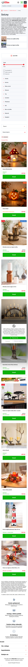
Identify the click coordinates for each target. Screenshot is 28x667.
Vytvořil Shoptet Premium (14, 662)
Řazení (5, 126)
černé (10, 594)
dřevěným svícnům (5, 583)
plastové (18, 587)
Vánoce (14, 23)
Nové (7, 74)
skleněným (22, 585)
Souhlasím (14, 338)
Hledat (25, 5)
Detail (14, 177)
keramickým (20, 583)
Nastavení (7, 341)
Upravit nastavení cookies (17, 660)
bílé (13, 594)
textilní (14, 588)
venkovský (5, 137)
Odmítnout (18, 341)
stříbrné (20, 594)
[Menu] (25, 2)
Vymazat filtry (4, 140)
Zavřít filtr (15, 55)
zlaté (16, 594)
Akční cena (8, 72)
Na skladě (8, 70)
